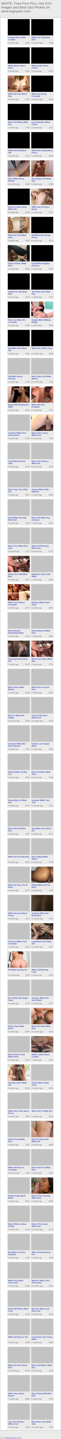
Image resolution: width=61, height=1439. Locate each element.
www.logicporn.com (13, 1438)
